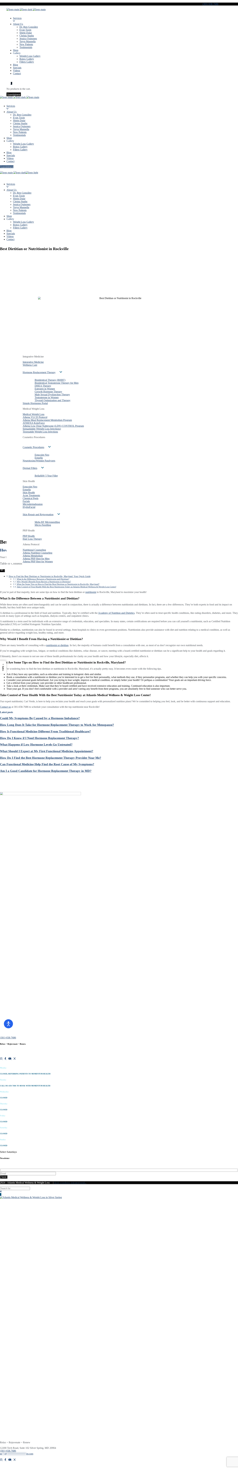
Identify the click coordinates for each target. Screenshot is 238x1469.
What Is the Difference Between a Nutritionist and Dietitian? (43, 579)
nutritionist (90, 592)
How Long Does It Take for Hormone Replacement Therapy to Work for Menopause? (57, 724)
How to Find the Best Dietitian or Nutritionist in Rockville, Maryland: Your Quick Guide (50, 576)
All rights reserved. (70, 1182)
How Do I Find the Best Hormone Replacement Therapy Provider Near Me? (50, 757)
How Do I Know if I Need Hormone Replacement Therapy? (39, 738)
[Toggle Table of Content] (2, 570)
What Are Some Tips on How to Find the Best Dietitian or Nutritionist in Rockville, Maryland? (58, 584)
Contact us (5, 706)
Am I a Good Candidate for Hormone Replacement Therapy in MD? (45, 771)
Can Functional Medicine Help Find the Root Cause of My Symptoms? (47, 764)
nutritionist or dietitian (57, 645)
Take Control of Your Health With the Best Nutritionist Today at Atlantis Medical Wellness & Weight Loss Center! (66, 587)
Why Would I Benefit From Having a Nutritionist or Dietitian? (44, 581)
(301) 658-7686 (210, 4)
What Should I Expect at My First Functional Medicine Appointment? (46, 751)
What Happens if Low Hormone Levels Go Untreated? (36, 744)
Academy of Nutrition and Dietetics (116, 613)
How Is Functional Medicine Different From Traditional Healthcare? (45, 731)
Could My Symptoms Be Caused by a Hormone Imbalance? (40, 718)
